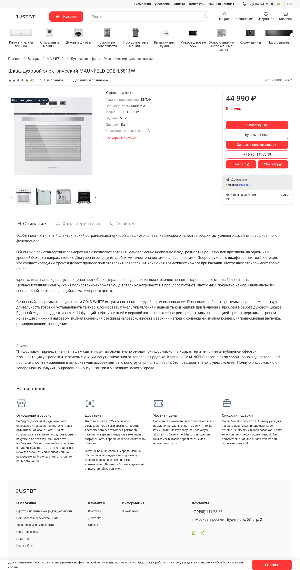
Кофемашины (250, 42)
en (289, 4)
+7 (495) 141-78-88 (260, 4)
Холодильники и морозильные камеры (221, 46)
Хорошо (271, 564)
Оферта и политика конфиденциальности (44, 511)
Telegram (239, 164)
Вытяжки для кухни (164, 44)
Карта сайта (24, 545)
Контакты (196, 4)
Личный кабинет (221, 4)
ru (279, 4)
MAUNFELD (55, 59)
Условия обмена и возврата (35, 525)
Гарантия (22, 539)
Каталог (70, 16)
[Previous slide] (15, 136)
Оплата (179, 4)
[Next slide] (92, 136)
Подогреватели (279, 42)
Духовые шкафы (78, 42)
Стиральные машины (49, 44)
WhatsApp (271, 164)
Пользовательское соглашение (37, 518)
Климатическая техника (21, 44)
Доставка (162, 4)
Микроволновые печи (193, 44)
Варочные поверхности (107, 44)
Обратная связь (27, 532)
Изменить (245, 184)
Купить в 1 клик (257, 135)
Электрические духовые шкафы (128, 59)
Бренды (34, 59)
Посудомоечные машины (135, 44)
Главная (14, 59)
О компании (141, 4)
